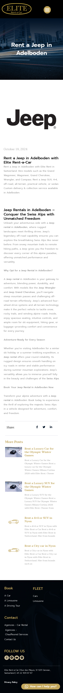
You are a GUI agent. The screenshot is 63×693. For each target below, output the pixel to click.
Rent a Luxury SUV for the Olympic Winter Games (40, 486)
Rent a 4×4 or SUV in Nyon (38, 520)
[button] (47, 9)
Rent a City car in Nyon (40, 546)
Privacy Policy (10, 682)
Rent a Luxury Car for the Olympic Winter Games (39, 452)
